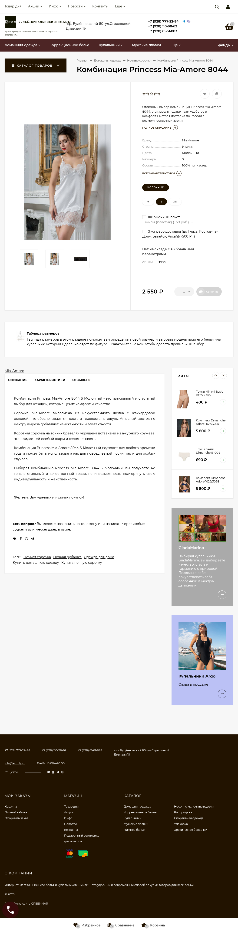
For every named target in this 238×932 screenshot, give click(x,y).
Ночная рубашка (67, 557)
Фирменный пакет (163, 217)
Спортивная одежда (189, 818)
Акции (33, 6)
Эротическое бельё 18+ (190, 829)
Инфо (53, 6)
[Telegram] (183, 21)
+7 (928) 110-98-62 (162, 26)
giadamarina (73, 841)
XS (175, 201)
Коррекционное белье (140, 812)
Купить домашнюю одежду (36, 563)
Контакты (100, 6)
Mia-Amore (14, 370)
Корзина (11, 806)
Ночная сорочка (37, 557)
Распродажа (183, 812)
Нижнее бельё (134, 829)
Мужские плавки (136, 824)
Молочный (155, 187)
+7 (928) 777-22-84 (163, 21)
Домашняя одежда (137, 806)
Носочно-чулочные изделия (194, 806)
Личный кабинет (17, 812)
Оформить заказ (16, 818)
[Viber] (189, 21)
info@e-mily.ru (15, 763)
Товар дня (12, 6)
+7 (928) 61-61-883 (162, 31)
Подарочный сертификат (82, 835)
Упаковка (181, 824)
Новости (75, 6)
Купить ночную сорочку (81, 563)
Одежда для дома (99, 557)
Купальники (132, 818)
